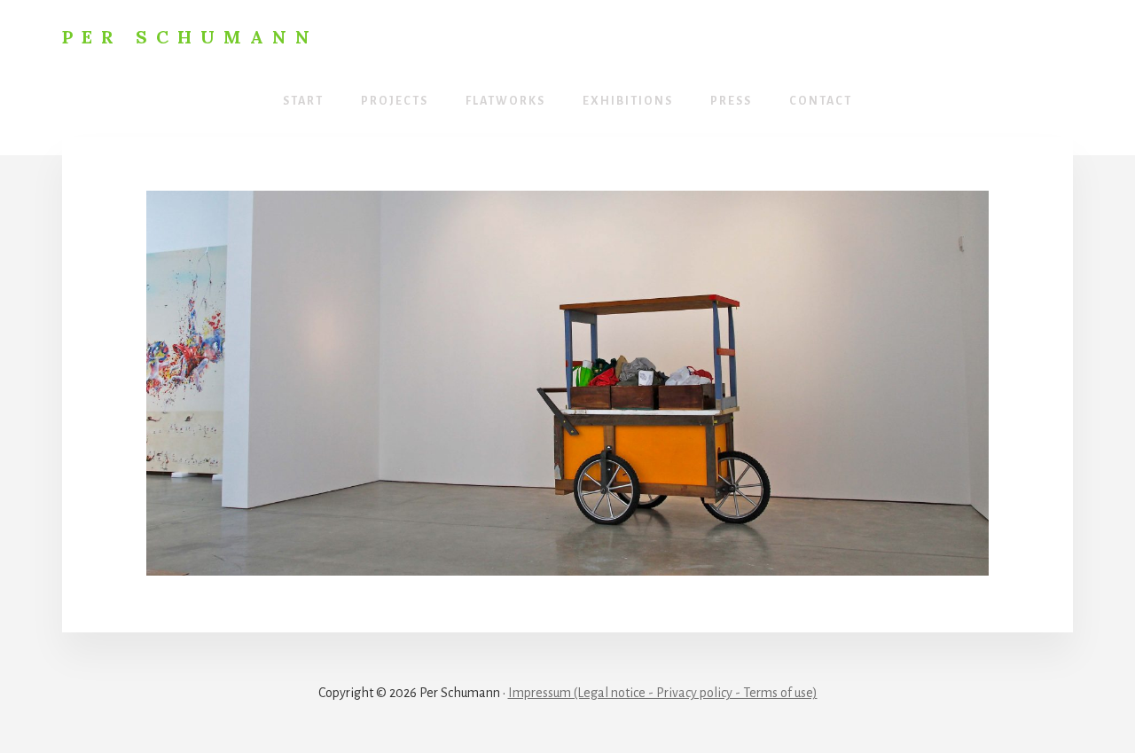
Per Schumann (190, 37)
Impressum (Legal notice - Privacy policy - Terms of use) (663, 693)
